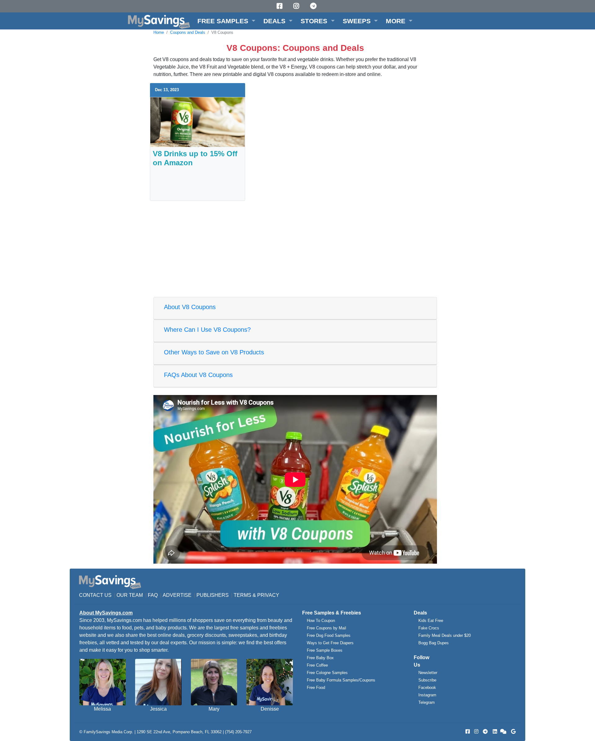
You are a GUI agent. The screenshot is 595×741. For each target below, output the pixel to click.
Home (158, 32)
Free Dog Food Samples (328, 635)
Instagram (427, 695)
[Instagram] (297, 6)
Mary (214, 709)
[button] (226, 21)
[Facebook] (280, 6)
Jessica (158, 709)
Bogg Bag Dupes (433, 643)
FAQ (153, 595)
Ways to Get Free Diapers (330, 643)
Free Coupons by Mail (326, 628)
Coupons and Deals (187, 32)
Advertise (177, 595)
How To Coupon (321, 620)
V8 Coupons (222, 32)
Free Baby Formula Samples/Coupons (341, 680)
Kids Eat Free (430, 620)
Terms (242, 595)
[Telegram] (314, 6)
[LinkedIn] (494, 731)
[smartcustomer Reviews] (504, 731)
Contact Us (95, 595)
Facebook (427, 687)
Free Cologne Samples (327, 672)
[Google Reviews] (512, 731)
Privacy (268, 595)
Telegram (426, 702)
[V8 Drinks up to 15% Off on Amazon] (197, 121)
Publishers (212, 595)
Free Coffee (317, 665)
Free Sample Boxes (324, 650)
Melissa (102, 709)
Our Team (130, 595)
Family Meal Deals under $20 (444, 635)
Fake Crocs (428, 628)
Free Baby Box (320, 657)
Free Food (316, 687)
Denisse (270, 709)
